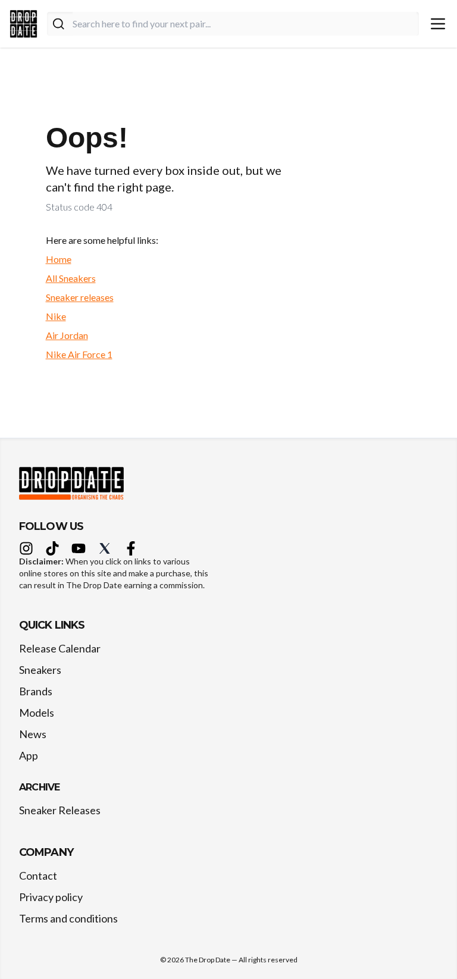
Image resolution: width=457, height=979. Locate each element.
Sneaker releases (80, 297)
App (28, 755)
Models (36, 712)
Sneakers (40, 669)
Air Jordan (67, 335)
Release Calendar (60, 648)
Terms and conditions (68, 918)
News (32, 733)
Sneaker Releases (60, 810)
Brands (35, 691)
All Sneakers (71, 278)
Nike (56, 316)
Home (58, 259)
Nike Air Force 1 (79, 354)
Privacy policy (51, 896)
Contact (38, 875)
